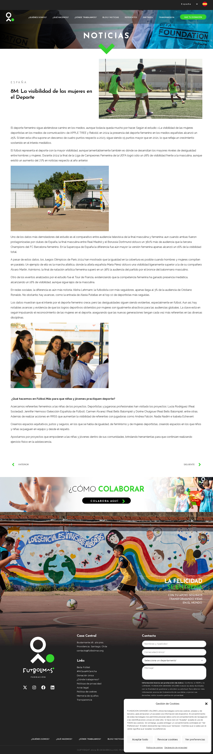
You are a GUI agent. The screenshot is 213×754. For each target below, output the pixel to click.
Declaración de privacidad (175, 747)
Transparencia (166, 17)
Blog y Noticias (111, 17)
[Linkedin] (52, 687)
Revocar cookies (167, 739)
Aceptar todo (140, 739)
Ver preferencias (195, 739)
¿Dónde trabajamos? (86, 17)
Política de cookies (154, 747)
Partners (148, 17)
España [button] (186, 4)
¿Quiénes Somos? (37, 17)
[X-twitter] (25, 687)
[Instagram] (34, 687)
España (19, 82)
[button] (206, 703)
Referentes (131, 17)
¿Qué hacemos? (61, 17)
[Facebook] (43, 687)
